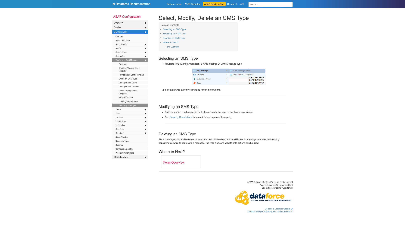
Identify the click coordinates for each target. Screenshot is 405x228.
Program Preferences (124, 152)
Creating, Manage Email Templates (129, 69)
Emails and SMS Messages (127, 60)
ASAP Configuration (214, 4)
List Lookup (120, 125)
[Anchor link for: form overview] (180, 47)
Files (117, 113)
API (242, 4)
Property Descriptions (181, 117)
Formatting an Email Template (131, 74)
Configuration (120, 31)
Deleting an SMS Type (174, 37)
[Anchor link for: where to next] (180, 42)
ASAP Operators (193, 4)
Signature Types (122, 140)
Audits (118, 48)
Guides (117, 27)
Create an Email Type (128, 78)
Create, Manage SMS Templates (128, 92)
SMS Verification (126, 97)
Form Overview (172, 46)
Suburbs (119, 144)
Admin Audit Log (122, 40)
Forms (118, 109)
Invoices (119, 117)
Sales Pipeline (121, 137)
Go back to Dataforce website (277, 208)
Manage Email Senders (129, 86)
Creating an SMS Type (128, 101)
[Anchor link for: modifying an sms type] (187, 33)
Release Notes (174, 4)
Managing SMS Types (128, 105)
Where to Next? (171, 42)
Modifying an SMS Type (174, 33)
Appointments (121, 44)
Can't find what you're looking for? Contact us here (268, 211)
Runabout (232, 4)
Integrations (120, 121)
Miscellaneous (121, 157)
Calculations (120, 52)
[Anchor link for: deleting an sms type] (186, 38)
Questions (119, 129)
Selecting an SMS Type (174, 29)
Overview (118, 22)
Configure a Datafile (124, 148)
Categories (120, 56)
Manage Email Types (128, 82)
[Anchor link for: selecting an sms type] (187, 29)
